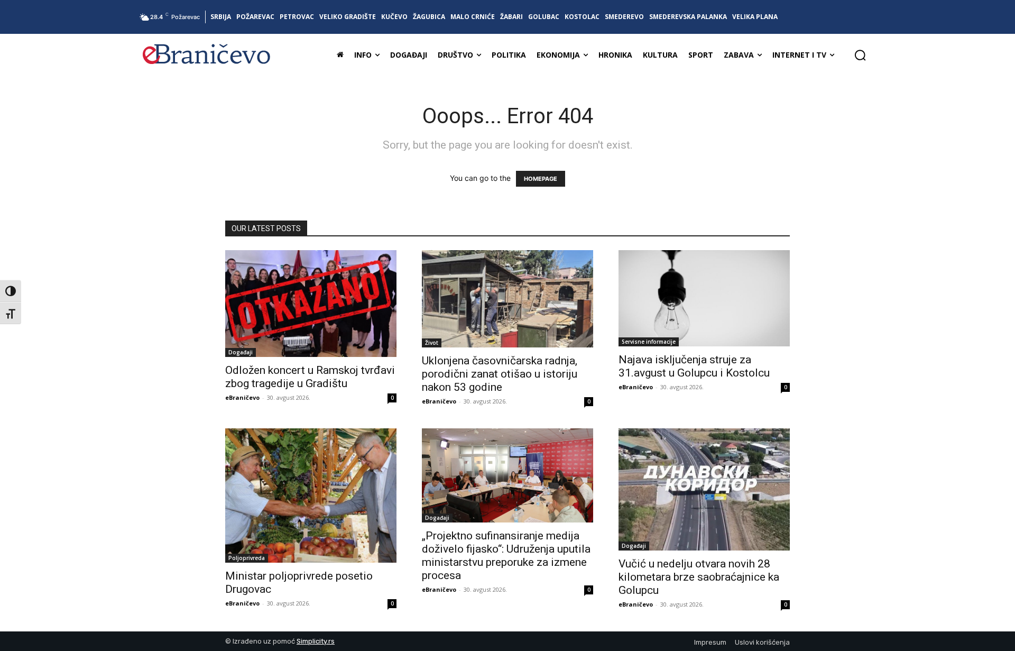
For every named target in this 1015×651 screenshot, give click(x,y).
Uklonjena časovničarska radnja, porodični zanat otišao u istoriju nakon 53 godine (499, 373)
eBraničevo (242, 397)
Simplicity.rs (316, 641)
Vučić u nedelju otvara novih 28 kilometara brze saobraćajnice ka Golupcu (699, 577)
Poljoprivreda (246, 558)
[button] (860, 55)
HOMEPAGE (540, 178)
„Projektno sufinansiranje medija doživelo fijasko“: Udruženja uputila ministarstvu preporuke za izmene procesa (506, 555)
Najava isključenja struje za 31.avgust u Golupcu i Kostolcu (694, 366)
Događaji (240, 352)
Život (431, 342)
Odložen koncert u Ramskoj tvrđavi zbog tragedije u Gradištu (310, 377)
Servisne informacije (649, 341)
